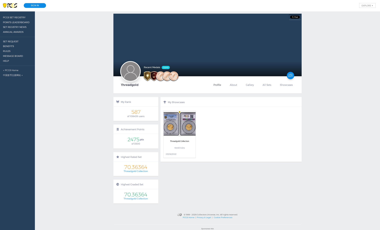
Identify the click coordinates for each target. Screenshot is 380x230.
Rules (6, 51)
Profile (217, 84)
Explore (367, 5)
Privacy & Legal (204, 217)
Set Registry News (14, 27)
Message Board (13, 56)
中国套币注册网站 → (13, 75)
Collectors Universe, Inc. (208, 214)
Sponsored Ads (207, 229)
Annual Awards (13, 32)
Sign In (35, 5)
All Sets (267, 84)
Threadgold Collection (136, 171)
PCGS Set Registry (14, 17)
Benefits (8, 46)
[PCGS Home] (11, 5)
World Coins (179, 148)
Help (6, 61)
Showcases (286, 84)
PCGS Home (188, 217)
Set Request (11, 41)
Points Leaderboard (16, 22)
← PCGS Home (10, 70)
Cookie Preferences (223, 217)
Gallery (250, 84)
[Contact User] (290, 75)
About (233, 84)
